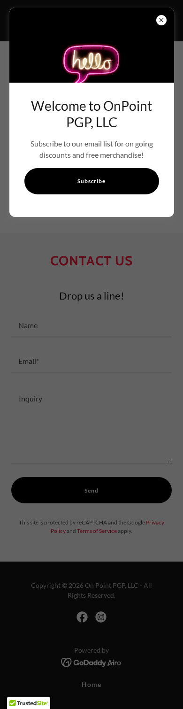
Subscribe (91, 181)
